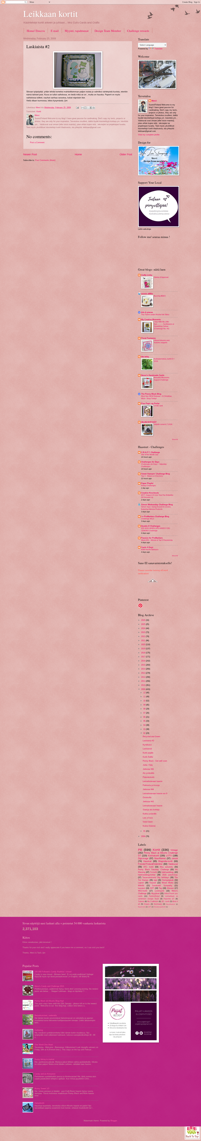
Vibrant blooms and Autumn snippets (162, 341)
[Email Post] (77, 107)
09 (144, 705)
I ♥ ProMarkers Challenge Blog (155, 516)
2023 (143, 632)
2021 (143, 640)
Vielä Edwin (148, 822)
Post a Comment (37, 142)
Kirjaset (152, 883)
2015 (143, 665)
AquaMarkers (170, 904)
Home (78, 154)
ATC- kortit (148, 867)
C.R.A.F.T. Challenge (150, 452)
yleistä (175, 858)
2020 (143, 644)
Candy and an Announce (45, 1074)
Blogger (114, 1121)
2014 (143, 669)
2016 (143, 661)
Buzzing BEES (160, 296)
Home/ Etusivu (36, 31)
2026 (143, 620)
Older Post (126, 154)
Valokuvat (173, 864)
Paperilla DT (169, 899)
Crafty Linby (146, 275)
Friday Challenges (148, 486)
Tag (160, 888)
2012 (143, 677)
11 (144, 696)
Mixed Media (167, 883)
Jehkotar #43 (148, 801)
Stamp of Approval (161, 277)
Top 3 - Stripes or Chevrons (152, 476)
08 (144, 709)
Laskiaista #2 (148, 741)
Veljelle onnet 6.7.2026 (163, 424)
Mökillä (141, 885)
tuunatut (141, 888)
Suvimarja (158, 904)
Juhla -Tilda (148, 765)
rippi (155, 880)
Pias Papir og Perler (150, 403)
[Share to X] (88, 107)
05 (144, 721)
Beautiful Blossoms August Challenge (161, 379)
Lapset (141, 883)
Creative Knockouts (150, 493)
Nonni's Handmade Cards (152, 375)
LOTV (169, 855)
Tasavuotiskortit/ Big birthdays (155, 877)
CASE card (158, 406)
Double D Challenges (150, 526)
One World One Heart (44, 1045)
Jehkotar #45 (148, 769)
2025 (143, 624)
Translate (158, 49)
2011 (143, 681)
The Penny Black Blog (151, 394)
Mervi (154, 101)
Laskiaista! (147, 749)
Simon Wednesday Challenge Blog (157, 504)
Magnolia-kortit (165, 861)
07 (144, 713)
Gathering (39, 1030)
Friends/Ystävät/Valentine (150, 864)
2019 (143, 648)
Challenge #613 (147, 519)
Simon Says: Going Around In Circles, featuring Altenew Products (156, 508)
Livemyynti (159, 891)
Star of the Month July (149, 455)
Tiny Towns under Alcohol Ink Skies (155, 315)
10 (144, 701)
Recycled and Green (151, 736)
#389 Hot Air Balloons (149, 550)
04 (144, 725)
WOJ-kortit (142, 891)
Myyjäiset (155, 893)
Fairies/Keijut (154, 896)
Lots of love (148, 818)
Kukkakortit (153, 855)
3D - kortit (165, 901)
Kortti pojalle (148, 753)
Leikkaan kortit (50, 13)
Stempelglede (168, 880)
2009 (143, 689)
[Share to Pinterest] (93, 107)
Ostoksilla (147, 797)
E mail (55, 31)
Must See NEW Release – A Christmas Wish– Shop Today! (156, 397)
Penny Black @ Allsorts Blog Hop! (49, 1001)
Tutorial (141, 901)
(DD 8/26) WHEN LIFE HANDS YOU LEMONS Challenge (155, 529)
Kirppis (147, 904)
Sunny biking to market (44, 1059)
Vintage (174, 850)
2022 (143, 636)
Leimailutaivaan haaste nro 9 (155, 793)
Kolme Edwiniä (149, 826)
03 (144, 729)
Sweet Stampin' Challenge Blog (155, 474)
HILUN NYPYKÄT (149, 422)
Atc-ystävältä (148, 773)
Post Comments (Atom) (45, 160)
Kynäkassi (147, 745)
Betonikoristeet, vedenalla (46, 1015)
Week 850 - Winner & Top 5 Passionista (157, 540)
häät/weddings (168, 872)
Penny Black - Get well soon (155, 761)
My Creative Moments (151, 319)
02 (144, 733)
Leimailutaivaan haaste (152, 781)
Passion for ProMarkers (152, 538)
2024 (143, 628)
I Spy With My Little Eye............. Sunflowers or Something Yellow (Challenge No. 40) (164, 325)
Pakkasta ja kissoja (151, 785)
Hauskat (147, 861)
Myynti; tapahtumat (77, 31)
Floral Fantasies (148, 338)
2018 (143, 653)
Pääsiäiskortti (148, 777)
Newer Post (30, 154)
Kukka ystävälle (149, 814)
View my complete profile (149, 135)
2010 (143, 685)
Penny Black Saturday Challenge (153, 869)
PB (140, 849)
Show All (175, 439)
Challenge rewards (138, 31)
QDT (149, 907)
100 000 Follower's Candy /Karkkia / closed (53, 972)
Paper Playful (147, 483)
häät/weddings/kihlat (146, 875)
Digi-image (143, 858)
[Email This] (82, 107)
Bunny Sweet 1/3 (42, 1088)
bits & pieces (147, 312)
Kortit (38, 111)
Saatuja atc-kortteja (151, 810)
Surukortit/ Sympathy (162, 885)
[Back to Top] (192, 1131)
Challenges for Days (150, 462)
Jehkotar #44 (148, 789)
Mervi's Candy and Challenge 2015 (49, 986)
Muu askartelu (166, 867)
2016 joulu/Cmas (170, 875)
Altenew (170, 888)
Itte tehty (145, 357)
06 (144, 717)
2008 (143, 836)
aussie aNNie (147, 294)
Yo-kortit (153, 872)
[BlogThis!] (85, 107)
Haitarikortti (39, 1103)
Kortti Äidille (148, 757)
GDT (152, 888)
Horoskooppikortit (160, 907)
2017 (143, 657)
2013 (143, 673)
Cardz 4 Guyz (147, 547)
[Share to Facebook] (90, 107)
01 (144, 831)
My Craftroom (152, 901)
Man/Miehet (160, 858)
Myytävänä (141, 907)
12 (144, 693)
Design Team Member (108, 31)
